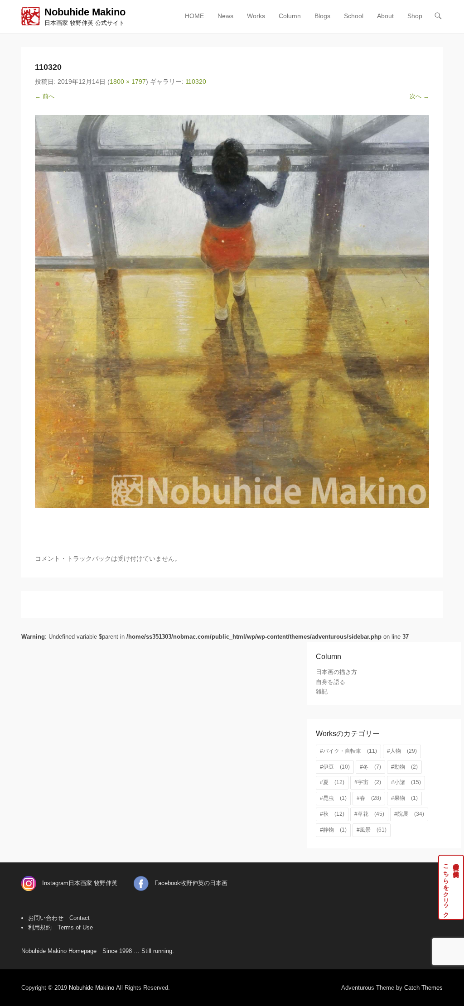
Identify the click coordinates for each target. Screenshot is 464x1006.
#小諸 (406, 782)
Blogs (322, 15)
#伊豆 (335, 767)
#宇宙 (367, 782)
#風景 (372, 830)
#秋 (332, 814)
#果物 (404, 798)
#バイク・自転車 (348, 751)
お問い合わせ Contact (59, 918)
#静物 (333, 830)
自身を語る (330, 682)
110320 (195, 81)
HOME (194, 15)
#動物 (404, 767)
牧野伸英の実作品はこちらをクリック (451, 887)
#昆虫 (333, 798)
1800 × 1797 (128, 81)
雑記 (322, 691)
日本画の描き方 (336, 672)
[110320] (232, 312)
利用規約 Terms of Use (60, 927)
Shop (414, 15)
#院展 (409, 814)
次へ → (419, 96)
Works (256, 15)
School (353, 15)
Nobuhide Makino (85, 12)
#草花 (369, 814)
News (225, 15)
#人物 (402, 751)
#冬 (370, 767)
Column (290, 15)
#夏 (332, 782)
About (385, 15)
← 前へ (44, 96)
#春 (369, 798)
